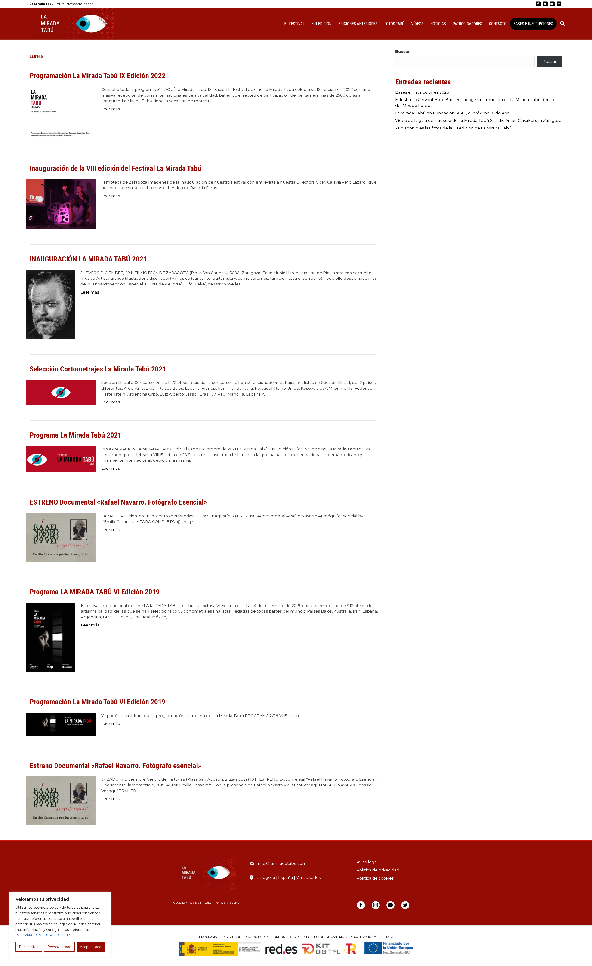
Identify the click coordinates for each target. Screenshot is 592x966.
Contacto (497, 23)
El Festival (294, 23)
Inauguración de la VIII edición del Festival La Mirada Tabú (115, 168)
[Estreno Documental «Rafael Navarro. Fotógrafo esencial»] (61, 800)
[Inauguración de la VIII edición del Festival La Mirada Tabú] (61, 204)
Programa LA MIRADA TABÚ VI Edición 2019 (95, 591)
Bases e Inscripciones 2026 (422, 92)
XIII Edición (321, 23)
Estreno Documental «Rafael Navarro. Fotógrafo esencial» (115, 765)
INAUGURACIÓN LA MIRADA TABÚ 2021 (88, 259)
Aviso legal (367, 862)
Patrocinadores (467, 23)
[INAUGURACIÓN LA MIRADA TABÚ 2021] (50, 304)
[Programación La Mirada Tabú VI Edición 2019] (61, 724)
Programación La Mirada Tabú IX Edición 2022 (97, 75)
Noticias (438, 23)
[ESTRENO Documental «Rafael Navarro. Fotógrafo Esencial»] (61, 537)
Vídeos (417, 23)
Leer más (110, 109)
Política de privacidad (378, 870)
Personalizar (29, 947)
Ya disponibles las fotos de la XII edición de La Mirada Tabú (453, 128)
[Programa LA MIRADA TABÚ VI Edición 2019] (50, 637)
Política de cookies (375, 878)
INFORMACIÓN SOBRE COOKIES (43, 935)
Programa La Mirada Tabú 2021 (75, 435)
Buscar (402, 51)
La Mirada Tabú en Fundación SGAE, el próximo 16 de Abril (453, 113)
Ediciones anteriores (357, 23)
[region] (60, 924)
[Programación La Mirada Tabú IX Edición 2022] (61, 112)
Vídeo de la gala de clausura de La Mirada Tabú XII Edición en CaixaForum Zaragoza (478, 120)
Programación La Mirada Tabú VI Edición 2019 (97, 701)
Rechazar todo (59, 947)
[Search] (559, 23)
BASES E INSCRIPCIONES (533, 23)
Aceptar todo (90, 947)
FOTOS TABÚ (394, 23)
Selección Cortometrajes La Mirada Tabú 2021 (98, 369)
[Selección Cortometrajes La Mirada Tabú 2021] (61, 392)
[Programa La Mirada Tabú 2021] (61, 459)
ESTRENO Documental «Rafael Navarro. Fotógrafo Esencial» (118, 502)
